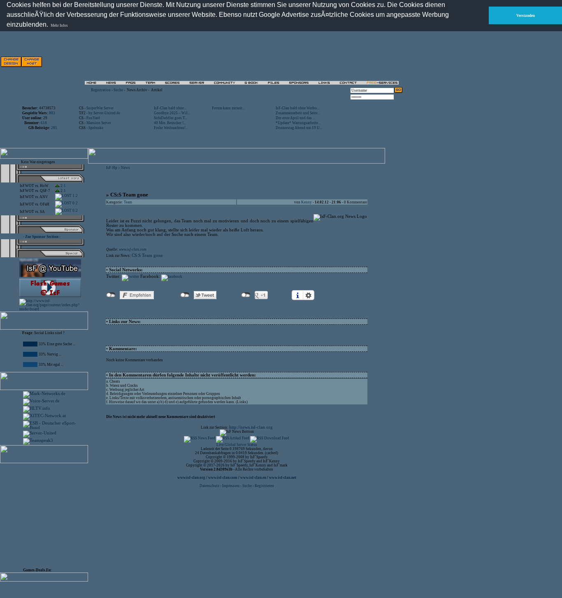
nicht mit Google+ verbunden (246, 295)
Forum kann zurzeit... (228, 108)
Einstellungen (308, 295)
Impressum (230, 486)
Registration (101, 90)
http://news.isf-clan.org (251, 427)
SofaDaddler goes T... (170, 118)
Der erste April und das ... (295, 118)
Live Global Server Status (236, 445)
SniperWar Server (100, 108)
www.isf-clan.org (191, 478)
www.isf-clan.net (282, 478)
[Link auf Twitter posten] (130, 277)
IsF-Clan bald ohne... (170, 108)
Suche (118, 90)
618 (44, 123)
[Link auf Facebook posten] (171, 277)
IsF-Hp (111, 168)
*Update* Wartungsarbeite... (298, 123)
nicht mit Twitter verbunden (185, 295)
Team (128, 202)
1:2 (75, 196)
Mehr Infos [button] (59, 25)
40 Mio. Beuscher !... (170, 123)
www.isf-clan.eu (253, 478)
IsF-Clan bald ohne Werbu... (297, 108)
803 (52, 113)
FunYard (93, 118)
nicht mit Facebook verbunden (111, 295)
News (125, 168)
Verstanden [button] (525, 16)
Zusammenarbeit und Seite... (298, 113)
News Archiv (137, 90)
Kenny (306, 202)
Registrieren (264, 486)
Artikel (157, 90)
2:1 (63, 186)
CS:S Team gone (147, 255)
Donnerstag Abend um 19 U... (299, 128)
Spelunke (95, 128)
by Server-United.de (104, 113)
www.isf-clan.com (132, 249)
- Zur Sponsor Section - (41, 237)
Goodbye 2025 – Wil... (172, 113)
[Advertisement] (309, 61)
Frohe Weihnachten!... (171, 128)
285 (54, 128)
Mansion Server (98, 123)
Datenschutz (210, 486)
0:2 (75, 203)
